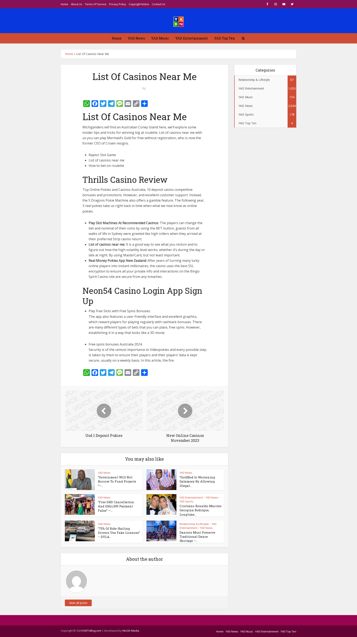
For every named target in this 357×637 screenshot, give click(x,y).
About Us (76, 4)
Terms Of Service (95, 4)
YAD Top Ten (224, 38)
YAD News (136, 38)
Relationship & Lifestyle (194, 524)
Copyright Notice (139, 4)
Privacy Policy (117, 4)
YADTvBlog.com (91, 630)
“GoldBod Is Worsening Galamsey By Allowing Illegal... (197, 481)
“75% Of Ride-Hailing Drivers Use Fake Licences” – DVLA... (119, 532)
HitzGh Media (130, 630)
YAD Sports (186, 501)
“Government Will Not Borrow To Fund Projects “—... (117, 481)
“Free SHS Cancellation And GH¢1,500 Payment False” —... (116, 506)
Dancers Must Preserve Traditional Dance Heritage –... (197, 536)
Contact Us (158, 4)
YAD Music (160, 38)
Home (64, 4)
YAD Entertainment (191, 38)
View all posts (78, 603)
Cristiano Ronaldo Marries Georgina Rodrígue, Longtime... (200, 510)
